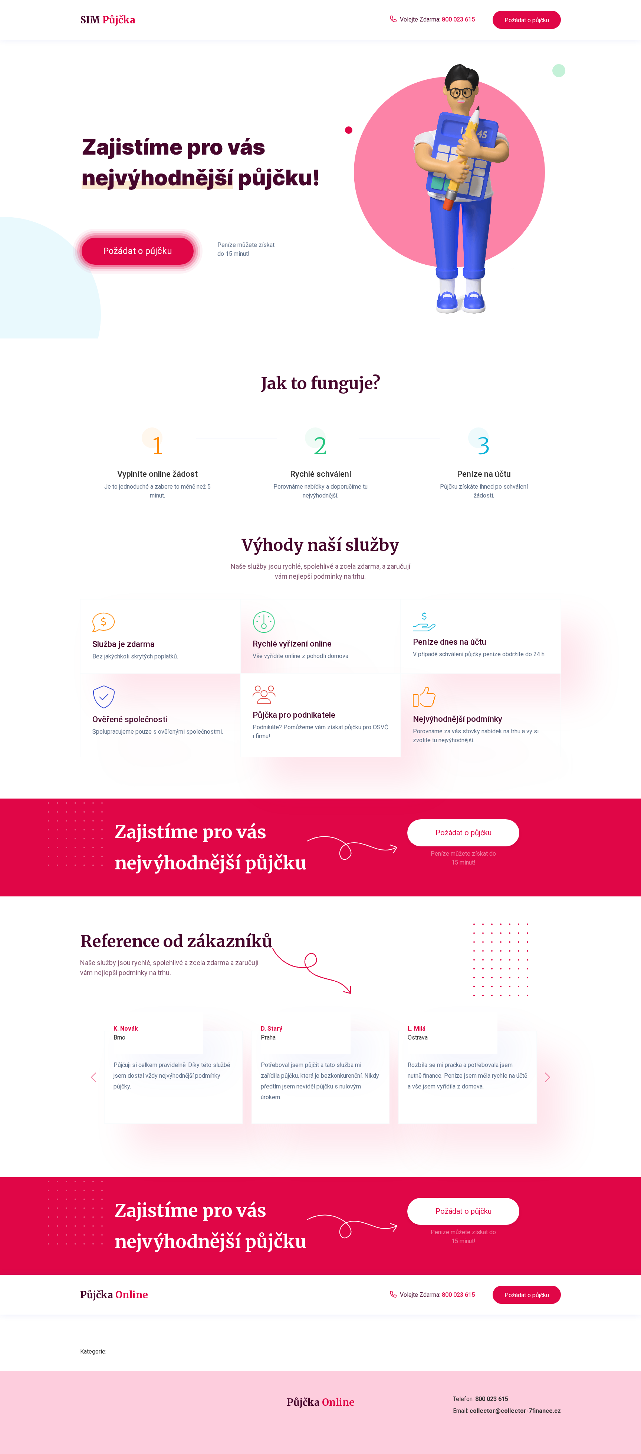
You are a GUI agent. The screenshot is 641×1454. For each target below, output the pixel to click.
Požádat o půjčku (526, 20)
